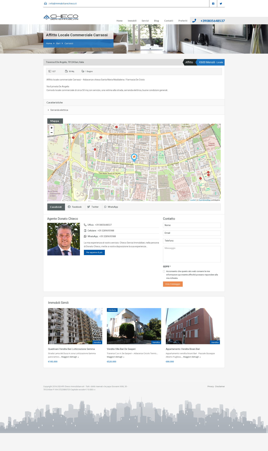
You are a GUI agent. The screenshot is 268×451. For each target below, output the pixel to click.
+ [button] (52, 128)
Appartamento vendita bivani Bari (183, 349)
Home (119, 20)
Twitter (95, 207)
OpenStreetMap (204, 200)
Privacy (211, 386)
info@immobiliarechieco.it (63, 3)
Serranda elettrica (59, 110)
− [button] (52, 133)
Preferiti (182, 20)
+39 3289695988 (106, 230)
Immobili (132, 20)
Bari (58, 43)
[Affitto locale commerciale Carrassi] (134, 158)
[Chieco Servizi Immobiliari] (60, 18)
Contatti (168, 20)
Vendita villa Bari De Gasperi (121, 349)
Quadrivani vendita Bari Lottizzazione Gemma (71, 349)
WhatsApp (113, 207)
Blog (156, 20)
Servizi (145, 20)
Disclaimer (220, 386)
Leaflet (192, 200)
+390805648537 (213, 21)
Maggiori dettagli (69, 356)
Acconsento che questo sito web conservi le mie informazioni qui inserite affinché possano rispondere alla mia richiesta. (192, 274)
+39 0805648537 (103, 225)
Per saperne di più (94, 252)
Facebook (77, 207)
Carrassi (69, 43)
